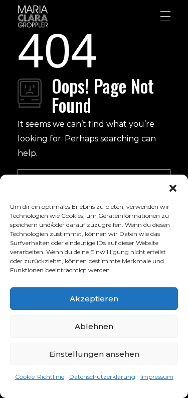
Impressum (156, 376)
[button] (173, 187)
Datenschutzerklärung (102, 376)
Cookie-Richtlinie (39, 376)
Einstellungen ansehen (94, 354)
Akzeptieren (94, 298)
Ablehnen (94, 326)
